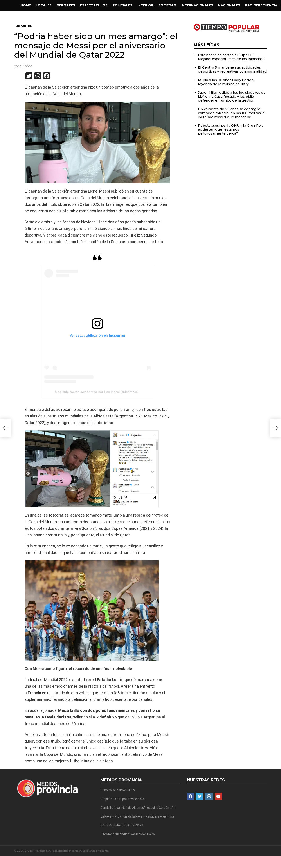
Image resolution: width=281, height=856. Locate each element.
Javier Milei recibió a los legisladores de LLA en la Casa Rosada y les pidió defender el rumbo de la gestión (232, 96)
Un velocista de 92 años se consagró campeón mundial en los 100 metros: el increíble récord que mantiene (232, 113)
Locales (44, 5)
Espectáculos (94, 5)
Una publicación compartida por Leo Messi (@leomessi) (97, 391)
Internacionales (197, 5)
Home (26, 5)
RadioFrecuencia (261, 5)
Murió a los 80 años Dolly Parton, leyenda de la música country (226, 82)
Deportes (66, 5)
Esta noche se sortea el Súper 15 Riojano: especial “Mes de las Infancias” (231, 57)
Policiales (122, 5)
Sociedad (167, 5)
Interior (145, 5)
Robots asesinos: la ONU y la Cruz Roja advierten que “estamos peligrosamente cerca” (230, 129)
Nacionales (229, 5)
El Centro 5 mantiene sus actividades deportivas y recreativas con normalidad (232, 69)
